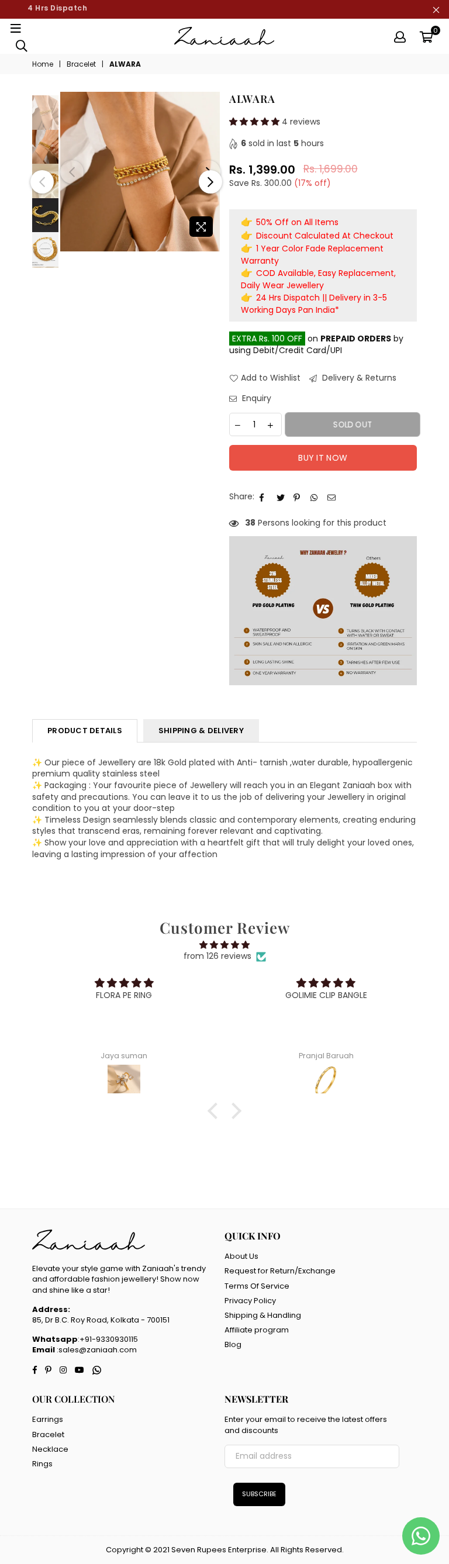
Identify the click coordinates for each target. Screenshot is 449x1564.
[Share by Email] (331, 497)
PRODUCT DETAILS (84, 730)
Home (42, 64)
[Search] (21, 45)
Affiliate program (256, 1329)
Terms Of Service (256, 1286)
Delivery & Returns (358, 378)
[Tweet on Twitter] (281, 497)
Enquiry (255, 398)
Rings (42, 1463)
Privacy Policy (250, 1300)
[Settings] (400, 36)
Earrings (47, 1419)
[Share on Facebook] (264, 497)
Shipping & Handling (262, 1315)
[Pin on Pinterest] (297, 497)
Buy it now (322, 458)
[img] (224, 945)
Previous (72, 172)
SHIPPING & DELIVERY (201, 730)
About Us (241, 1256)
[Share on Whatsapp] (314, 497)
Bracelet (81, 64)
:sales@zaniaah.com (96, 1349)
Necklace (50, 1449)
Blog (232, 1344)
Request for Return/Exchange (280, 1270)
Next (210, 182)
